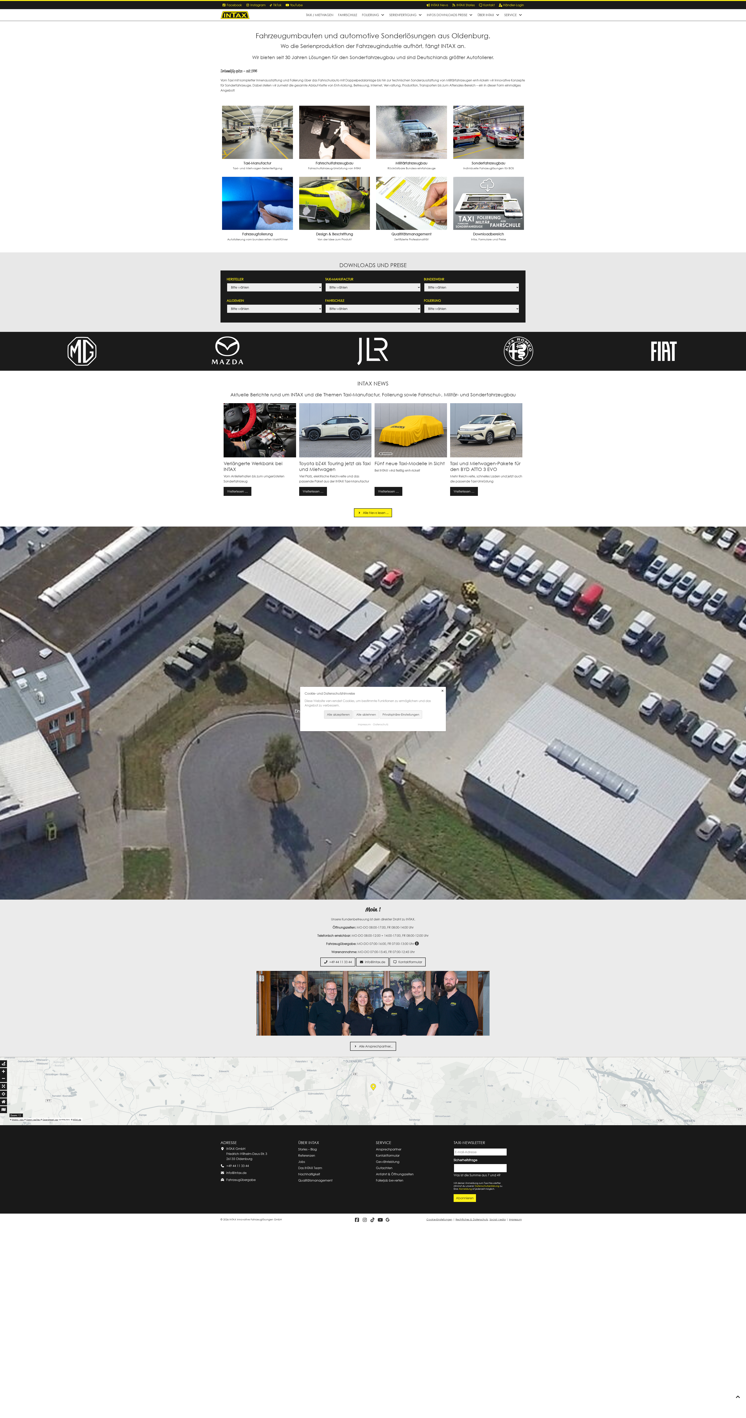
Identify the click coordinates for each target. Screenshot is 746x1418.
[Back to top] (738, 1396)
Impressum (515, 1411)
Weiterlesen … (236, 490)
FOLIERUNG (432, 301)
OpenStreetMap (50, 1312)
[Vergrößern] (3, 1263)
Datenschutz (380, 724)
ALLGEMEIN (235, 301)
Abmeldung (465, 1380)
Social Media (498, 1411)
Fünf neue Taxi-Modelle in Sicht (410, 463)
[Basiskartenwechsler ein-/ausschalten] (3, 1301)
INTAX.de (77, 1312)
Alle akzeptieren (338, 714)
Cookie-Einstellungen (439, 1411)
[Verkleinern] (3, 1270)
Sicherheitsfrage (466, 1351)
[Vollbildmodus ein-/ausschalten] (3, 1278)
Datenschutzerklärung (487, 1377)
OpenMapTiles (33, 1312)
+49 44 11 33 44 (237, 1358)
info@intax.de (236, 1365)
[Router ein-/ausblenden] (3, 1255)
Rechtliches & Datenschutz (472, 1411)
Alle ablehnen (366, 714)
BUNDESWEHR (434, 279)
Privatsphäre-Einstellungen (401, 714)
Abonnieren (465, 1390)
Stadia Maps (18, 1312)
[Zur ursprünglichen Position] (3, 1293)
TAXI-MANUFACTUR (339, 279)
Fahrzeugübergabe (241, 1372)
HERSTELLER (235, 279)
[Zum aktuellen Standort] (3, 1286)
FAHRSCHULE (334, 301)
